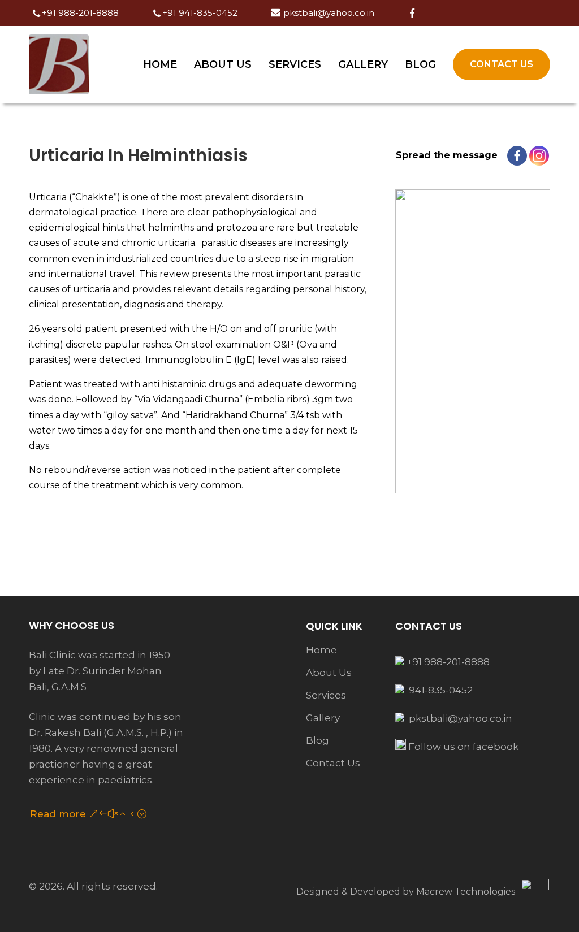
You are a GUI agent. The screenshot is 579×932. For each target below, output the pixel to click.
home (321, 650)
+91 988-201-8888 (447, 661)
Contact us (501, 64)
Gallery (363, 64)
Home (160, 64)
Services (295, 64)
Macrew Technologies (465, 891)
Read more (58, 814)
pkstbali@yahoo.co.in (460, 718)
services (326, 695)
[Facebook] (517, 156)
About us (223, 64)
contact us (333, 763)
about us (329, 672)
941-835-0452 (440, 690)
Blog (420, 64)
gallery (323, 717)
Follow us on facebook (462, 746)
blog (317, 740)
